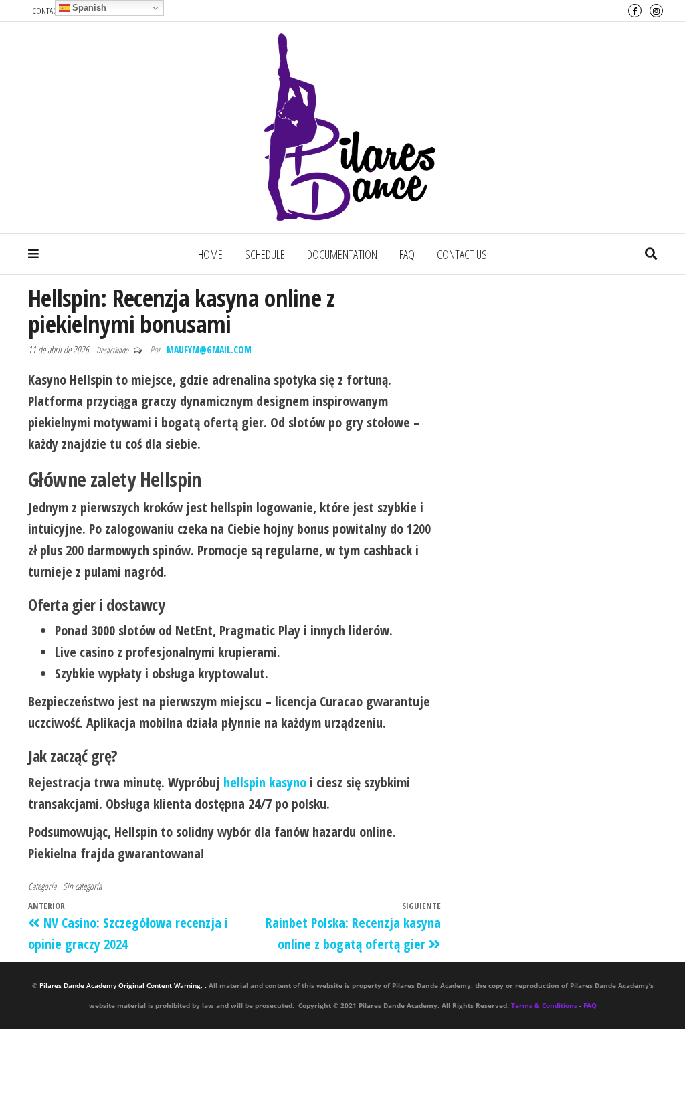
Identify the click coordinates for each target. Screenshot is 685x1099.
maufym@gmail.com (209, 349)
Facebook (635, 10)
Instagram (656, 10)
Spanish (88, 8)
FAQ (407, 254)
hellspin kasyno (264, 782)
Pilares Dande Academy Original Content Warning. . (123, 985)
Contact (46, 11)
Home (210, 254)
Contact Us (462, 254)
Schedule (265, 254)
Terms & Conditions (544, 1005)
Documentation (342, 254)
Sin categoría (82, 886)
